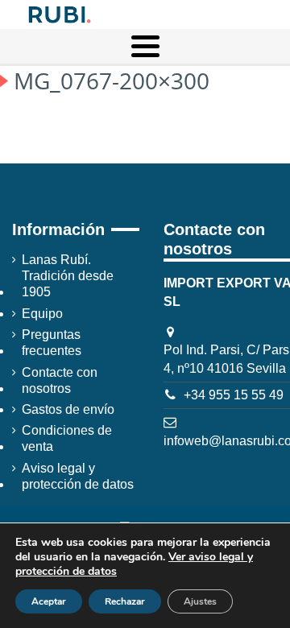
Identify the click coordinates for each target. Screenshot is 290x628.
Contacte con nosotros (59, 380)
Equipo (42, 313)
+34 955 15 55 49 (234, 395)
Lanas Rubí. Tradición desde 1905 (68, 276)
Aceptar (48, 601)
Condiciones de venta (67, 438)
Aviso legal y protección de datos (78, 476)
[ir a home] (58, 13)
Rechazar (125, 601)
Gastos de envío (68, 409)
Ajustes (200, 601)
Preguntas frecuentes (51, 342)
